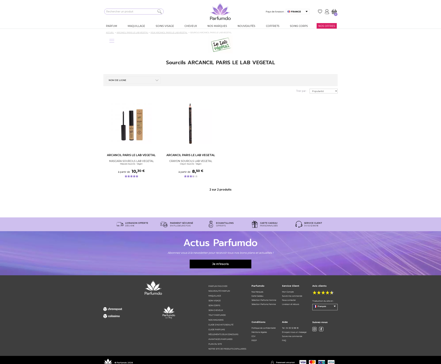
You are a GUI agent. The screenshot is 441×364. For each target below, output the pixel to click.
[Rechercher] (159, 11)
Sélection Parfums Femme (264, 304)
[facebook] (321, 329)
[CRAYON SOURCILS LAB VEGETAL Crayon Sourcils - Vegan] (191, 123)
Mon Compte (288, 292)
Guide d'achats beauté (220, 325)
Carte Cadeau (257, 296)
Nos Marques (257, 292)
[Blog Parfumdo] (169, 312)
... (156, 128)
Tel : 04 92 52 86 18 (290, 328)
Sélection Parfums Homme (264, 300)
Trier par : (301, 91)
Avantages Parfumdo (220, 339)
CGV (253, 336)
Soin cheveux (215, 310)
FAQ (284, 340)
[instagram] (314, 329)
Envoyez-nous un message (294, 332)
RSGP (254, 340)
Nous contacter (289, 300)
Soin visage (214, 300)
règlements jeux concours (223, 334)
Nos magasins (215, 320)
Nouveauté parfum (219, 291)
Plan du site (215, 344)
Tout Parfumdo (217, 315)
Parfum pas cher (217, 286)
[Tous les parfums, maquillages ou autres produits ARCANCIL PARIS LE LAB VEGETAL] (220, 44)
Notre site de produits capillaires (227, 349)
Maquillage (214, 296)
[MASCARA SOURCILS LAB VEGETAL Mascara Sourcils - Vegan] (131, 123)
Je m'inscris (220, 264)
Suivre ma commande (292, 296)
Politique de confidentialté (264, 328)
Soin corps (214, 305)
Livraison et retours (290, 304)
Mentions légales (259, 332)
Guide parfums (216, 329)
